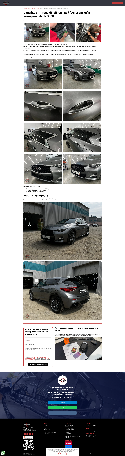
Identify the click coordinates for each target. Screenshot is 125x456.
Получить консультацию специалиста (38, 364)
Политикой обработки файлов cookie (65, 451)
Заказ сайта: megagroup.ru (96, 453)
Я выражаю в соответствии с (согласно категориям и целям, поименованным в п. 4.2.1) (37, 359)
